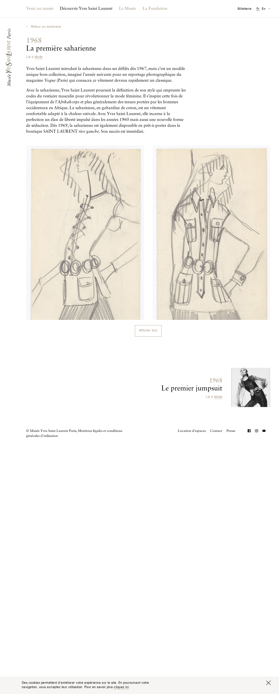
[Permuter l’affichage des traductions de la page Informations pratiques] (269, 8)
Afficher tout (148, 330)
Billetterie (245, 8)
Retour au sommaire (46, 26)
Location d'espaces (192, 431)
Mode (38, 57)
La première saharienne (61, 44)
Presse (230, 431)
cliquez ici (121, 687)
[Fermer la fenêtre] (268, 683)
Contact (216, 431)
